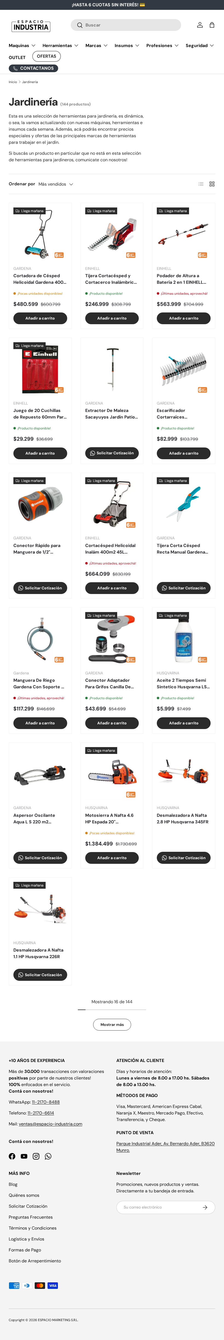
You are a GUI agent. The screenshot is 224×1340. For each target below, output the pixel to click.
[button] (212, 25)
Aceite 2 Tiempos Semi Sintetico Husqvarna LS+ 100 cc (183, 683)
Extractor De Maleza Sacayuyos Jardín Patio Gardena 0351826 (110, 414)
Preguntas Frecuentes (31, 1217)
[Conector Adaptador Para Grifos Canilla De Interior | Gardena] (112, 639)
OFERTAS (46, 56)
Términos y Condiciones (33, 1228)
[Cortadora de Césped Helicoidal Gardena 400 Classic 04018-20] (40, 234)
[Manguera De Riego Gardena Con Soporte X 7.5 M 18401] (40, 639)
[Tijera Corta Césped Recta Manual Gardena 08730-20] (184, 504)
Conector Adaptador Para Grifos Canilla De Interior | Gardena (108, 683)
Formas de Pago (25, 1250)
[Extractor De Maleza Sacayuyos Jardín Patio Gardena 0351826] (112, 369)
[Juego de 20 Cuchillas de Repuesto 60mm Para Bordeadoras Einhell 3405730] (40, 369)
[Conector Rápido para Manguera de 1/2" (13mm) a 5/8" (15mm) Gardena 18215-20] (40, 504)
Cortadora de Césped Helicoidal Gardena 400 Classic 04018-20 (38, 279)
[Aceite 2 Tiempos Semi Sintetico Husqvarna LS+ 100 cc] (184, 639)
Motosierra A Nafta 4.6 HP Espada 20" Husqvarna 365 (109, 818)
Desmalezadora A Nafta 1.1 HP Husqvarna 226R (38, 953)
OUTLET (17, 57)
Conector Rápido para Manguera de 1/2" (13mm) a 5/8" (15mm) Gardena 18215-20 (36, 549)
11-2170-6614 (41, 1113)
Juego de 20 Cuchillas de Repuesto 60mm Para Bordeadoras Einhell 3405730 (39, 414)
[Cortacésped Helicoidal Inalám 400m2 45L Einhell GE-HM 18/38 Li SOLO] (112, 504)
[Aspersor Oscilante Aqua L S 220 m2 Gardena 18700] (40, 774)
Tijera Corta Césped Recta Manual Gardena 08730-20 (181, 549)
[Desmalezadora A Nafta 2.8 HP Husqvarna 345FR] (184, 774)
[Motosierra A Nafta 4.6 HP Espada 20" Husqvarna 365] (112, 774)
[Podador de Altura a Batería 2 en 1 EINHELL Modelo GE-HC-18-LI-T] (184, 234)
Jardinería (30, 82)
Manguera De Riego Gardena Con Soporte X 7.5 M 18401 (38, 683)
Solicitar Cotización (28, 1206)
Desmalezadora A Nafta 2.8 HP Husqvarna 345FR (182, 818)
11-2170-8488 (46, 1102)
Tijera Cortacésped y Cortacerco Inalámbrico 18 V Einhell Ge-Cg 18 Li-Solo (111, 279)
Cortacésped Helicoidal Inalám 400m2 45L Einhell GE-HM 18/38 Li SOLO (110, 549)
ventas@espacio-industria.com (50, 1124)
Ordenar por (22, 184)
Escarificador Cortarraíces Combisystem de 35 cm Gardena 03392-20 (182, 414)
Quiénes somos (24, 1195)
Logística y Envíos (26, 1239)
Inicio (13, 82)
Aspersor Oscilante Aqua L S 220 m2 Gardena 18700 (34, 818)
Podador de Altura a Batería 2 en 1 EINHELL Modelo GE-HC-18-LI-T (181, 279)
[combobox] (126, 25)
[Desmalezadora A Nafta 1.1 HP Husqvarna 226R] (40, 909)
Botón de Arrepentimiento (35, 1261)
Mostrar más (112, 1024)
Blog (13, 1184)
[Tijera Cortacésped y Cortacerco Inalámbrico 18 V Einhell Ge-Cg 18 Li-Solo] (112, 234)
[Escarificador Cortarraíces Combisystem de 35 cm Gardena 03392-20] (184, 369)
